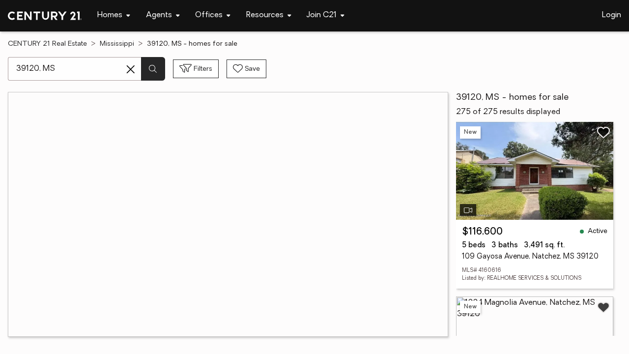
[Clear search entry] (131, 69)
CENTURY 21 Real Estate (47, 44)
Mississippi (117, 44)
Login (611, 15)
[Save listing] (603, 132)
